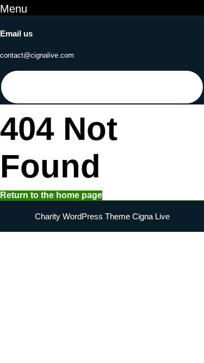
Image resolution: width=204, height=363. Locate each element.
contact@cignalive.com (37, 55)
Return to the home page (51, 195)
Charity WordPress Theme (82, 216)
